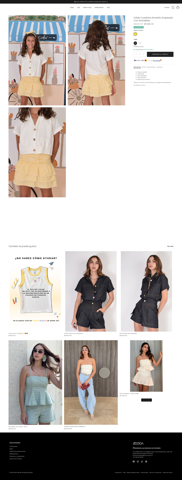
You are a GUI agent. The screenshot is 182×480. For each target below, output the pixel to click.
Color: (138, 30)
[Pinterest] (146, 461)
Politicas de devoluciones (17, 451)
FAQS (11, 449)
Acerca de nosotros (15, 459)
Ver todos (146, 400)
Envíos (144, 67)
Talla (135, 39)
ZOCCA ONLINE (17, 472)
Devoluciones (151, 67)
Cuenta (166, 7)
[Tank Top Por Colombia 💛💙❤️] (35, 291)
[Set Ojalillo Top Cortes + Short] (35, 382)
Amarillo (135, 34)
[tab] (138, 67)
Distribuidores (99, 7)
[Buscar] (173, 7)
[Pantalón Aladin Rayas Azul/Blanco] (91, 382)
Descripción (137, 67)
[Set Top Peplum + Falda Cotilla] (146, 366)
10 (140, 43)
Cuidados (159, 67)
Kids (78, 7)
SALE (108, 7)
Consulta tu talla (138, 46)
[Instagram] (138, 461)
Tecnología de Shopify (27, 472)
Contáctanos (13, 446)
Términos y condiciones (16, 456)
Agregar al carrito (160, 54)
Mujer (72, 7)
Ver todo (170, 246)
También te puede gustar (22, 246)
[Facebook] (134, 461)
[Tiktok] (142, 461)
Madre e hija (87, 7)
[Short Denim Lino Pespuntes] (146, 291)
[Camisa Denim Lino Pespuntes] (91, 291)
